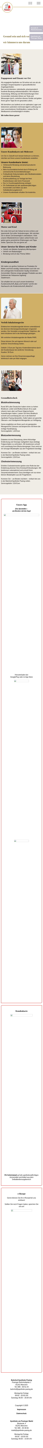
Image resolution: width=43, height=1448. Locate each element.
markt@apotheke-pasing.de (21, 1430)
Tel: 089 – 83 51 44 (22, 1387)
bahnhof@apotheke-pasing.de (21, 1389)
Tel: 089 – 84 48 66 (22, 1428)
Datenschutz (21, 1413)
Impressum (21, 1409)
